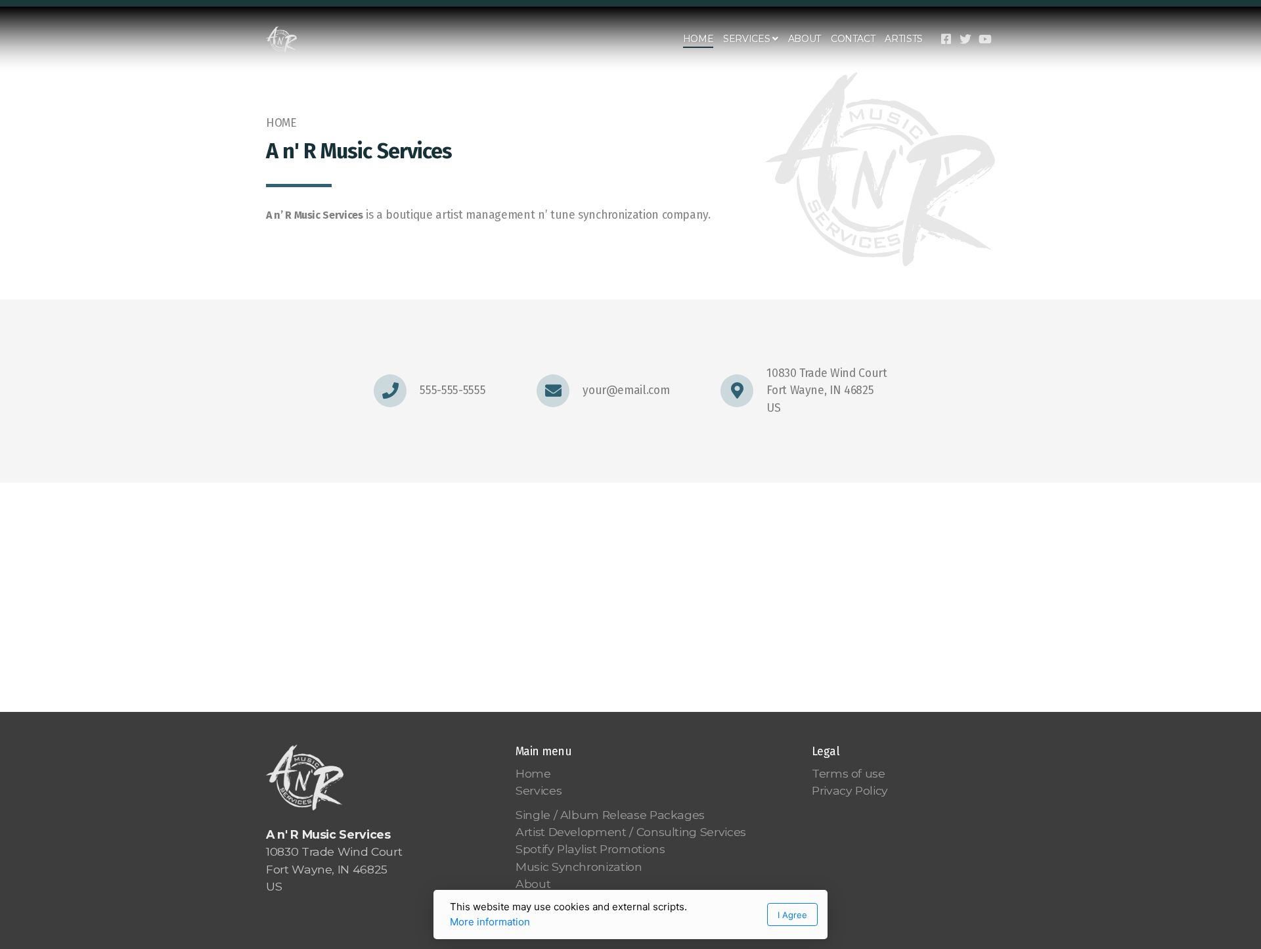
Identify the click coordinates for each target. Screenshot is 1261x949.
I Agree (792, 915)
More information (490, 922)
